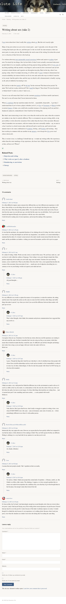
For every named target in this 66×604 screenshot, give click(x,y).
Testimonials (26, 12)
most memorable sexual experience (26, 59)
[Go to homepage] (33, 6)
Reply (3, 220)
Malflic (8, 292)
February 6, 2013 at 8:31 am (9, 252)
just (4, 42)
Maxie (54, 105)
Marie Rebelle (10, 332)
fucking (43, 129)
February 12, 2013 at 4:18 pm (10, 502)
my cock (55, 65)
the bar (28, 85)
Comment (5, 531)
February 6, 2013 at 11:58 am (10, 295)
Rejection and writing (11, 156)
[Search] (60, 14)
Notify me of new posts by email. (11, 580)
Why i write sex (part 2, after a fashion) (16, 159)
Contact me (16, 16)
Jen (40, 105)
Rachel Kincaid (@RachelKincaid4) (16, 424)
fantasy (10, 108)
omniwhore (9, 498)
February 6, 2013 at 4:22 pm (10, 428)
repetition (37, 95)
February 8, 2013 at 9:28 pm (10, 464)
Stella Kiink (9, 199)
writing (29, 42)
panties (19, 85)
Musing (41, 12)
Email (4, 559)
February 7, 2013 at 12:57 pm (15, 316)
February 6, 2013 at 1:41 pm (10, 335)
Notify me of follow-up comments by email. (13, 575)
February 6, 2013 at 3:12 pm (10, 383)
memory (34, 131)
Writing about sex (6, 182)
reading (51, 59)
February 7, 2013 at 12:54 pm (15, 446)
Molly (7, 379)
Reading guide (34, 12)
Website (4, 566)
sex (36, 42)
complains (10, 103)
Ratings (58, 182)
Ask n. (22, 16)
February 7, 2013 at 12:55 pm (15, 406)
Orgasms (47, 12)
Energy (6, 165)
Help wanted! (8, 16)
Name (4, 552)
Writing (16, 175)
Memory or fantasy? (15, 12)
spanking (29, 129)
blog (48, 131)
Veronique (46, 105)
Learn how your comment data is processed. (35, 588)
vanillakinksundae (11, 226)
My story (7, 12)
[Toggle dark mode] (63, 14)
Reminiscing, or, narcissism (13, 162)
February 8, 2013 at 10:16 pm (15, 477)
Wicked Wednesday (7, 175)
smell (31, 88)
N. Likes (13, 274)
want (40, 73)
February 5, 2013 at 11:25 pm (10, 230)
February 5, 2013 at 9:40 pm (10, 202)
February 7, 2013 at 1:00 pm (14, 278)
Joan (7, 460)
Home (3, 19)
